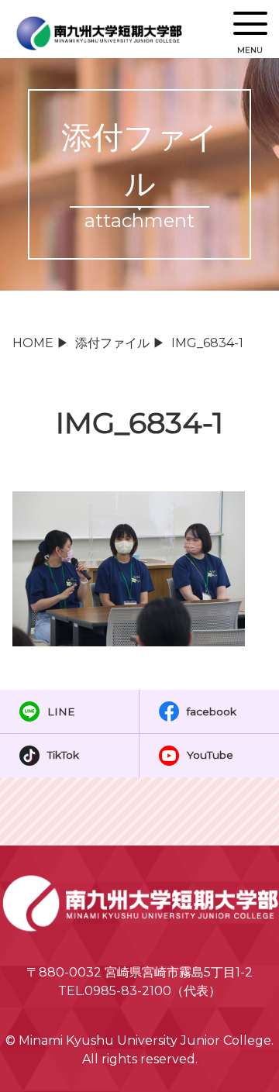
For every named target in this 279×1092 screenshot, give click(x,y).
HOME (32, 343)
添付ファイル (112, 343)
